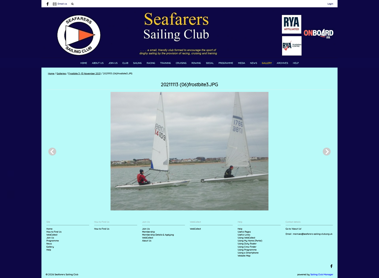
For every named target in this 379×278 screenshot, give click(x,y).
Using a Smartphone (248, 252)
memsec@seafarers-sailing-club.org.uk (312, 234)
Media (241, 62)
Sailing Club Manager (321, 274)
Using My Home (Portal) (250, 240)
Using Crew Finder (247, 246)
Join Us (112, 62)
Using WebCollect (246, 237)
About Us (97, 62)
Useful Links (244, 234)
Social (210, 62)
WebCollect (51, 234)
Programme (226, 62)
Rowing (196, 62)
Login (330, 3)
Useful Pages (244, 231)
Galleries (61, 73)
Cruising (181, 62)
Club (125, 62)
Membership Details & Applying (158, 234)
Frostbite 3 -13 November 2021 (84, 73)
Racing (151, 62)
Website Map (244, 255)
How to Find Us (53, 231)
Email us (62, 3)
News (253, 62)
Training (165, 62)
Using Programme (247, 249)
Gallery (267, 62)
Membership (148, 231)
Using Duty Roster (247, 243)
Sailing (137, 62)
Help (296, 62)
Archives (282, 62)
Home (83, 62)
